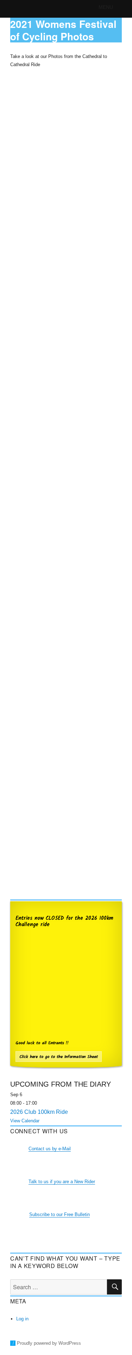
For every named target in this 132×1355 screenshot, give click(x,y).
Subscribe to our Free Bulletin (59, 1214)
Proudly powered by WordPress (49, 1343)
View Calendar (24, 1120)
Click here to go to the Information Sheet (58, 1056)
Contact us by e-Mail (50, 1148)
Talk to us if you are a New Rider (62, 1181)
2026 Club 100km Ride (39, 1112)
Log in (22, 1318)
